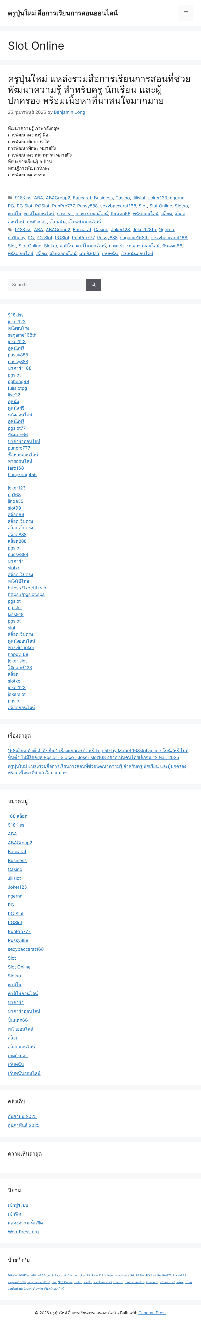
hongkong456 (22, 474)
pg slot (15, 607)
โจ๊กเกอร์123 (20, 667)
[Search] (93, 285)
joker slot (17, 661)
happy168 (18, 654)
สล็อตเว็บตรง (20, 521)
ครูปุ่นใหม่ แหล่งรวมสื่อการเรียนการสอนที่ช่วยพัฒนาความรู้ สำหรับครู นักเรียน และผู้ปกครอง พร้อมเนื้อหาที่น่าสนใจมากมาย (99, 89)
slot (11, 627)
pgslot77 (17, 428)
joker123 (17, 321)
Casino (122, 197)
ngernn (177, 197)
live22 (14, 394)
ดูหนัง (13, 401)
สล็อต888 (17, 534)
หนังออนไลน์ (20, 414)
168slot (13, 1275)
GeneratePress (152, 1312)
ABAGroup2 (58, 197)
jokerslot (17, 694)
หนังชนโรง (18, 328)
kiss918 (16, 614)
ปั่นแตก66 (120, 213)
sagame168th (134, 237)
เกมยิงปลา (37, 221)
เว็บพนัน (57, 221)
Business (103, 197)
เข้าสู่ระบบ (18, 1205)
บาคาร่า (65, 213)
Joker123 (157, 197)
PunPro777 (63, 205)
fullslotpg (17, 388)
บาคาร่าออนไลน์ (91, 213)
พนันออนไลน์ (146, 213)
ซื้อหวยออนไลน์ (23, 454)
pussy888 (18, 354)
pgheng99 (18, 381)
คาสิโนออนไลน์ (39, 213)
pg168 (14, 494)
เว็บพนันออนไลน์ (84, 221)
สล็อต (166, 213)
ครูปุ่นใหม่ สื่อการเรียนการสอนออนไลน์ (63, 13)
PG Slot (24, 205)
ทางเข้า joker (21, 647)
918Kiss (23, 197)
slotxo (14, 567)
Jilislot (139, 197)
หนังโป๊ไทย (18, 581)
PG (11, 205)
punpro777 (19, 448)
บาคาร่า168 (19, 368)
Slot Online (160, 205)
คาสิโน (14, 213)
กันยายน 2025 (22, 1116)
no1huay (16, 237)
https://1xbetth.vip (27, 587)
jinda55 (15, 501)
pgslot (14, 375)
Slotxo (181, 205)
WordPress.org (23, 1231)
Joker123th (144, 229)
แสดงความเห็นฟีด (25, 1223)
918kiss (16, 315)
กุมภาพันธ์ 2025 (24, 1125)
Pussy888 (87, 205)
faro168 (16, 468)
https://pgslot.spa (26, 594)
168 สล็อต (17, 816)
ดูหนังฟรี (16, 348)
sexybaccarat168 (118, 205)
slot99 (14, 508)
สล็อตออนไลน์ (63, 253)
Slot (143, 205)
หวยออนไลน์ (20, 461)
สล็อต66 (16, 514)
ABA (38, 197)
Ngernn (166, 229)
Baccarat (82, 197)
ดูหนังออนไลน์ (21, 641)
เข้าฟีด (14, 1214)
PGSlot (42, 205)
